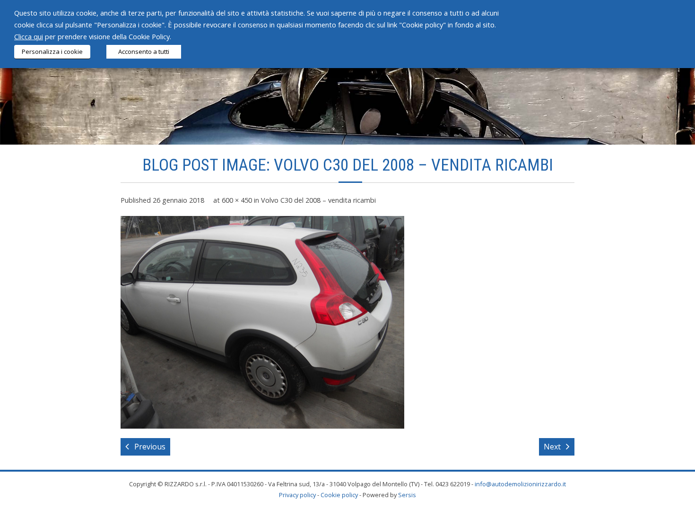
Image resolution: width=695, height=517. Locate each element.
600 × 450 (237, 200)
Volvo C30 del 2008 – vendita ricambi (318, 200)
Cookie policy (339, 495)
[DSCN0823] (262, 322)
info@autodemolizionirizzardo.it (520, 484)
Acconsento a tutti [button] (143, 51)
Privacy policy (297, 495)
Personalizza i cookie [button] (52, 51)
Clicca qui (28, 36)
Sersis (407, 495)
